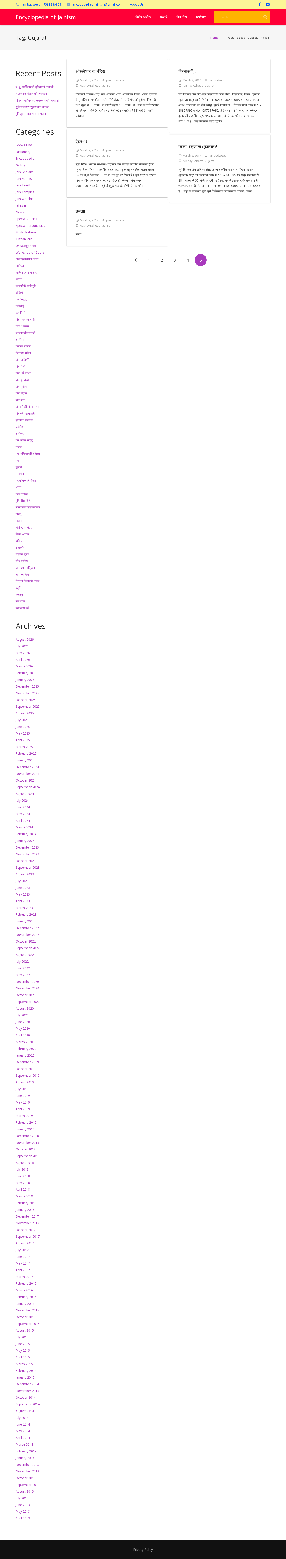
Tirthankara (24, 239)
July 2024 (22, 800)
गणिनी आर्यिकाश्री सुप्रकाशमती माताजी (37, 100)
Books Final (24, 145)
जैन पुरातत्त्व (22, 380)
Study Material (26, 232)
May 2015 (23, 1350)
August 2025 (25, 713)
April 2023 (23, 901)
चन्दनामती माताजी (25, 333)
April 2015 (23, 1357)
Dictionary (23, 152)
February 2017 (26, 1283)
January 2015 (25, 1377)
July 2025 (22, 720)
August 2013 (25, 1491)
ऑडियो (19, 292)
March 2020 (24, 1042)
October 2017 (26, 1230)
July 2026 (22, 646)
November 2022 (27, 934)
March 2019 (24, 1116)
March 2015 (24, 1364)
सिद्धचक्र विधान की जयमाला (31, 93)
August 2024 (25, 794)
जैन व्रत (20, 400)
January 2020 (25, 1055)
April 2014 (23, 1438)
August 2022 (25, 955)
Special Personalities (30, 225)
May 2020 (23, 1028)
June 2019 (23, 1095)
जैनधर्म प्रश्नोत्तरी (25, 413)
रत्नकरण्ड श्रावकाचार (28, 507)
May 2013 (23, 1511)
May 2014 (23, 1431)
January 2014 (25, 1458)
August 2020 (25, 1008)
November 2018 (27, 1142)
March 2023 (24, 908)
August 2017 (25, 1243)
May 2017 (23, 1263)
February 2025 (26, 753)
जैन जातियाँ (22, 360)
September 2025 (28, 706)
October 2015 (26, 1317)
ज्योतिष (20, 427)
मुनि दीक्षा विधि (23, 500)
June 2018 (23, 1176)
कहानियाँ (20, 313)
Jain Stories (24, 178)
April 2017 (23, 1270)
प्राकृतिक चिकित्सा (26, 480)
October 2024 (26, 780)
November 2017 (27, 1223)
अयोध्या (20, 266)
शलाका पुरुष (22, 554)
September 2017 (28, 1236)
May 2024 (23, 814)
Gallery (20, 165)
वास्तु (18, 514)
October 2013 (26, 1478)
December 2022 (27, 928)
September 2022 (28, 948)
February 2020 (26, 1048)
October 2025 (26, 700)
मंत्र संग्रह (22, 494)
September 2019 (28, 1075)
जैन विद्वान (21, 393)
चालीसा (20, 339)
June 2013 (23, 1505)
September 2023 (28, 867)
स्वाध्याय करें (22, 608)
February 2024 (26, 834)
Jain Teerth (23, 185)
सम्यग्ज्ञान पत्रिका (25, 568)
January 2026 (25, 680)
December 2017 (27, 1216)
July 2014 (22, 1417)
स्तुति (18, 588)
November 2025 (27, 693)
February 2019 (26, 1122)
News (20, 212)
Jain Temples (25, 192)
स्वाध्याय (20, 601)
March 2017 (24, 1277)
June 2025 (23, 726)
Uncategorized (26, 246)
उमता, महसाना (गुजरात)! (197, 147)
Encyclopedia (25, 158)
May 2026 (23, 653)
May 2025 (23, 733)
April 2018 (23, 1189)
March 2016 (24, 1290)
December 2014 (27, 1384)
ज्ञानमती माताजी (24, 420)
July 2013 (22, 1498)
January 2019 (25, 1129)
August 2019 (25, 1082)
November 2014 (27, 1391)
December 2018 (27, 1136)
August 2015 (25, 1330)
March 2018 (24, 1196)
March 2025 (24, 747)
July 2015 (22, 1337)
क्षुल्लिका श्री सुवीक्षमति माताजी (32, 107)
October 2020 (26, 995)
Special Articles (26, 219)
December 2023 (27, 847)
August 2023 (25, 874)
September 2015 (28, 1324)
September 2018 (28, 1156)
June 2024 (23, 807)
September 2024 (28, 787)
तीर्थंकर (20, 433)
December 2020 (27, 981)
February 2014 (26, 1451)
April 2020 (23, 1035)
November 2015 (27, 1310)
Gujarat (106, 85)
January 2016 (25, 1303)
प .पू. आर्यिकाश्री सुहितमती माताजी (34, 87)
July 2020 (22, 1015)
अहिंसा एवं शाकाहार (26, 272)
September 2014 (28, 1404)
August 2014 (25, 1411)
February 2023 (26, 914)
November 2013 (27, 1471)
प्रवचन (20, 474)
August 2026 (25, 639)
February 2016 (26, 1297)
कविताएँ (20, 306)
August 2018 (25, 1163)
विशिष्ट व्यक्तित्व (24, 527)
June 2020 (23, 1022)
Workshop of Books (30, 252)
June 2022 (23, 968)
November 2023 (27, 854)
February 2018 (26, 1203)
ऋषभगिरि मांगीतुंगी (26, 286)
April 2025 (23, 740)
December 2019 (27, 1062)
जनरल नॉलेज (23, 346)
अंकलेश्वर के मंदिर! (90, 71)
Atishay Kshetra (90, 85)
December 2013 (27, 1464)
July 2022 (22, 961)
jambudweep (115, 80)
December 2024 (27, 767)
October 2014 (26, 1397)
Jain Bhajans (25, 172)
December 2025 (27, 686)
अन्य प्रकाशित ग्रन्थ (27, 259)
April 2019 (23, 1109)
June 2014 (23, 1424)
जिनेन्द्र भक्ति (23, 353)
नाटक (19, 447)
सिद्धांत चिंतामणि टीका (27, 581)
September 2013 (28, 1485)
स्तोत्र (19, 594)
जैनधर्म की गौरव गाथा (27, 407)
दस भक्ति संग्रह (24, 440)
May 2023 (23, 894)
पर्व (17, 460)
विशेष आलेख (22, 534)
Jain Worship (25, 199)
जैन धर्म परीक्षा (23, 373)
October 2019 (26, 1069)
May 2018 (23, 1183)
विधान (19, 521)
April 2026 (23, 659)
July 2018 (22, 1169)
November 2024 (27, 773)
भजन (18, 487)
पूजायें (19, 467)
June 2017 (23, 1256)
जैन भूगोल (21, 386)
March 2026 (24, 666)
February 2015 (26, 1370)
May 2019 (23, 1102)
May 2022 (23, 975)
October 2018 (26, 1149)
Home (214, 38)
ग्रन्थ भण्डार (22, 326)
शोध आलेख (22, 561)
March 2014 (24, 1444)
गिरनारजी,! (187, 71)
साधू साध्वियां (22, 574)
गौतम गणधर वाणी (25, 319)
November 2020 (27, 988)
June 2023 (23, 887)
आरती (19, 279)
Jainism (21, 205)
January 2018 (25, 1209)
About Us (136, 4)
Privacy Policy (143, 1549)
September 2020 (28, 1002)
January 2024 (25, 841)
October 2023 (26, 861)
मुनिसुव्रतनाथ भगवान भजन (31, 114)
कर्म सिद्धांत (21, 299)
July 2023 (22, 881)
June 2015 (23, 1344)
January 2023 (25, 921)
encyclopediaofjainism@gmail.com (98, 4)
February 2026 (26, 673)
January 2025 (25, 760)
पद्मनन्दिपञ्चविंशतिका (28, 453)
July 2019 (22, 1089)
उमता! (80, 211)
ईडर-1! (81, 141)
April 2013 (23, 1518)
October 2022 (26, 941)
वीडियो (19, 541)
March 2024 (24, 827)
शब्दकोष (20, 547)
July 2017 (22, 1250)
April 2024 (23, 820)
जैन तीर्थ (20, 366)
